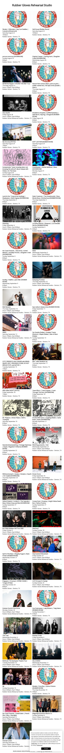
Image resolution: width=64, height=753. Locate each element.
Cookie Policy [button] (34, 743)
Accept (46, 748)
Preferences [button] (39, 745)
